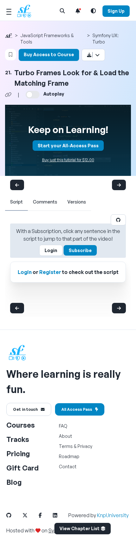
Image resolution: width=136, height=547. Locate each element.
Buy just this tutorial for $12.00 (68, 159)
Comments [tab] (45, 201)
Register (50, 272)
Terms (66, 446)
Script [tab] (16, 201)
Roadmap (69, 456)
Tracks (17, 439)
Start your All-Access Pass (68, 145)
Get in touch (25, 409)
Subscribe (80, 250)
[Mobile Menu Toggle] (8, 11)
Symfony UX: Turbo (105, 38)
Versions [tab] (76, 201)
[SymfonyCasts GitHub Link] (14, 515)
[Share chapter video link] (8, 94)
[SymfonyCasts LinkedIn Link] (60, 515)
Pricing (18, 453)
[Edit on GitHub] (118, 219)
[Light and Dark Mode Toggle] (93, 10)
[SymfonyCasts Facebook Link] (45, 515)
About (65, 436)
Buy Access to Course (49, 54)
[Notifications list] (77, 11)
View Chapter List (80, 528)
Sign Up (116, 11)
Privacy (84, 446)
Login (51, 250)
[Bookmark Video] (10, 54)
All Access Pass (76, 409)
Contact (68, 466)
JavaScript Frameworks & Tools (47, 38)
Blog (14, 482)
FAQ (63, 426)
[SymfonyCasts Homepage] (26, 11)
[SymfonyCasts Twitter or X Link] (30, 515)
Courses (20, 425)
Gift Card (22, 468)
